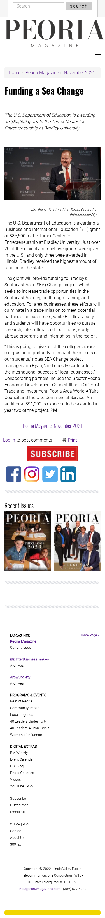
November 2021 (79, 72)
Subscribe (18, 798)
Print (72, 440)
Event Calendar (22, 759)
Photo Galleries (22, 773)
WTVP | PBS (19, 824)
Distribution (19, 805)
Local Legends (21, 714)
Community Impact (25, 708)
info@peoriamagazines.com (39, 889)
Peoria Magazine (42, 72)
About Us (17, 838)
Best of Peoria (21, 701)
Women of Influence (26, 735)
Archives (17, 665)
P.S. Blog (17, 766)
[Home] (54, 34)
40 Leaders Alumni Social (30, 728)
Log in (9, 440)
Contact (16, 831)
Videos (15, 779)
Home (14, 72)
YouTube (17, 786)
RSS (30, 786)
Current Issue (20, 647)
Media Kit (17, 812)
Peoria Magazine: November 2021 (52, 425)
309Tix (15, 844)
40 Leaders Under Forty (28, 721)
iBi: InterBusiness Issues (29, 659)
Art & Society (20, 677)
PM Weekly (19, 753)
